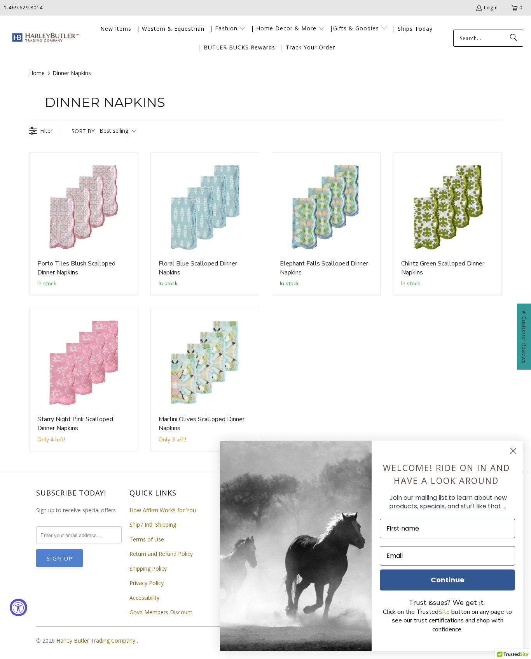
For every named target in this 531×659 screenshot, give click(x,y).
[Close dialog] (513, 451)
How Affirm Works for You (162, 510)
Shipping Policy (148, 568)
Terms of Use (146, 539)
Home (37, 73)
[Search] (513, 38)
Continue (448, 580)
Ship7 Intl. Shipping (152, 524)
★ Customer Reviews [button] (524, 336)
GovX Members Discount (160, 612)
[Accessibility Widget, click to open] (18, 607)
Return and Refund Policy (161, 553)
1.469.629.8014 (23, 7)
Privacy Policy (146, 583)
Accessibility (144, 597)
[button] (228, 28)
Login (491, 7)
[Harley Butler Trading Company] (44, 38)
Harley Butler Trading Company (96, 640)
